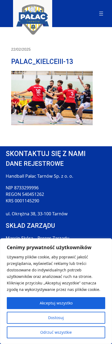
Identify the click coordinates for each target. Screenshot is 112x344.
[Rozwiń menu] (101, 13)
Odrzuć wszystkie (56, 332)
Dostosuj (56, 317)
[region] (56, 291)
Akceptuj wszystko (56, 303)
